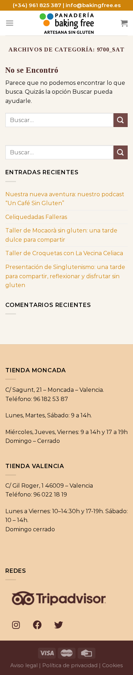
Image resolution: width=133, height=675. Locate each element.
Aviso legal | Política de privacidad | (55, 665)
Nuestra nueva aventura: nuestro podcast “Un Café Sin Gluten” (64, 199)
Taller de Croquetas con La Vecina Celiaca (64, 253)
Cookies (112, 665)
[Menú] (9, 23)
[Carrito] (124, 23)
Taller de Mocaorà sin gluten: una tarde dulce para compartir (61, 235)
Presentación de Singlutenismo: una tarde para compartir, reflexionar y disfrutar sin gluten (65, 276)
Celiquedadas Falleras (36, 217)
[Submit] (120, 120)
